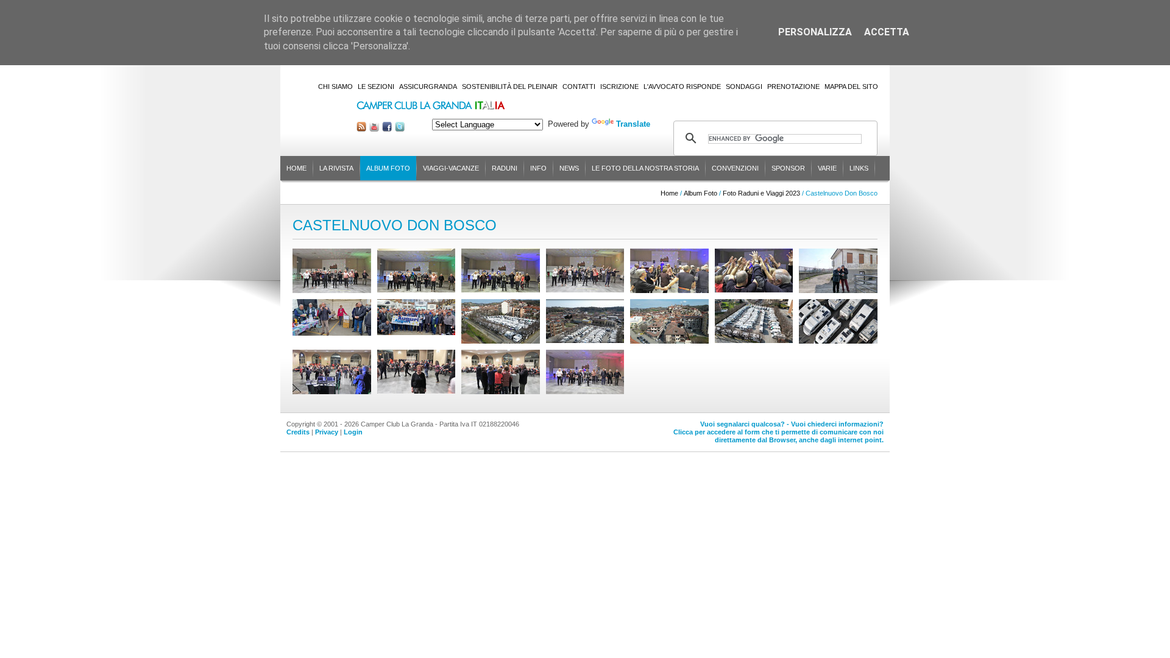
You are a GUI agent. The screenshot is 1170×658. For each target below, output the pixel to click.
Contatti (578, 86)
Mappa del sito (851, 86)
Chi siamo (335, 86)
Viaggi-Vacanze (451, 168)
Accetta (886, 32)
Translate (633, 124)
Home (296, 168)
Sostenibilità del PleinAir (510, 86)
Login (353, 432)
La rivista (336, 168)
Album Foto (388, 168)
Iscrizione (619, 86)
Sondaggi (744, 86)
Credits (298, 432)
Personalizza (815, 32)
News (569, 168)
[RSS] (361, 128)
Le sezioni (376, 86)
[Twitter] (400, 128)
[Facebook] (387, 128)
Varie (827, 168)
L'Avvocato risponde (682, 86)
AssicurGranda (428, 86)
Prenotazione (793, 86)
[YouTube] (374, 128)
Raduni (504, 168)
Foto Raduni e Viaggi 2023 (761, 193)
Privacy (326, 432)
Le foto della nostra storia (645, 168)
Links (858, 168)
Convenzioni (735, 168)
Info (538, 168)
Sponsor (788, 168)
